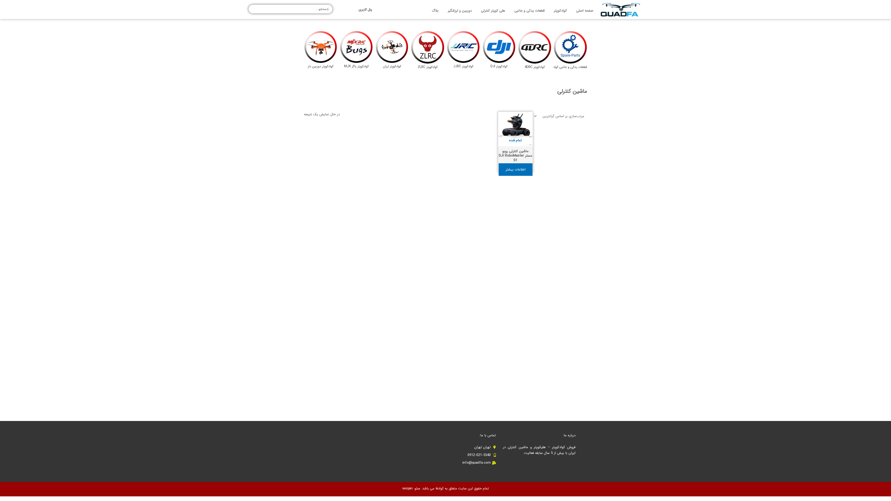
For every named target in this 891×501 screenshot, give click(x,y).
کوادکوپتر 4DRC (535, 67)
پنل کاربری (365, 9)
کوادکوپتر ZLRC (428, 67)
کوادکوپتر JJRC (463, 66)
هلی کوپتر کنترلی (493, 10)
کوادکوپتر (560, 10)
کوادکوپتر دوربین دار (320, 66)
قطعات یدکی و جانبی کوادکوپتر (567, 67)
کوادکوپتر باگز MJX (356, 66)
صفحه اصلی (584, 10)
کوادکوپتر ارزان (392, 66)
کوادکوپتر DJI (499, 66)
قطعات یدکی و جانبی (529, 10)
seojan (407, 488)
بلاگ (435, 10)
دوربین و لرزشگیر (460, 10)
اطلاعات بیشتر (516, 169)
